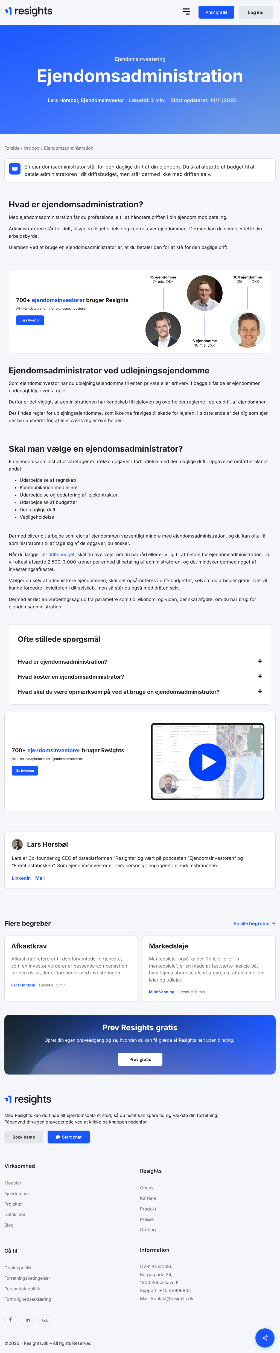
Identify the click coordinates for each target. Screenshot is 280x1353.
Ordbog (32, 148)
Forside (11, 148)
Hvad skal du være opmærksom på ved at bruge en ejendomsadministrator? (119, 692)
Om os (146, 1188)
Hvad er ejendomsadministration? (62, 661)
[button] (140, 662)
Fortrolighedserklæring (27, 1299)
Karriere (148, 1198)
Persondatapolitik (22, 1288)
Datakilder (14, 1214)
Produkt (148, 1209)
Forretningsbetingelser (27, 1278)
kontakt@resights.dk (172, 1298)
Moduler (12, 1183)
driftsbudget (61, 554)
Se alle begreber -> (255, 923)
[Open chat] (265, 1338)
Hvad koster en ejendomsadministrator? (71, 676)
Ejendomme (17, 1193)
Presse (147, 1219)
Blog (9, 1225)
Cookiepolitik (18, 1267)
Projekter (13, 1204)
